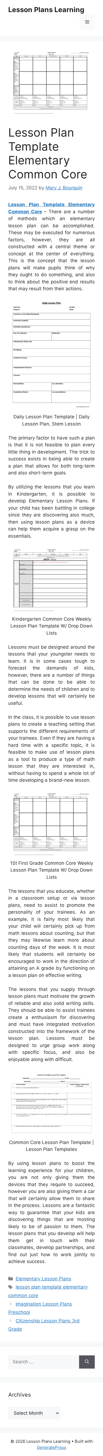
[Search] (87, 1362)
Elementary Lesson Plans (43, 1278)
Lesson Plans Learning (46, 9)
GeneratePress (51, 1447)
